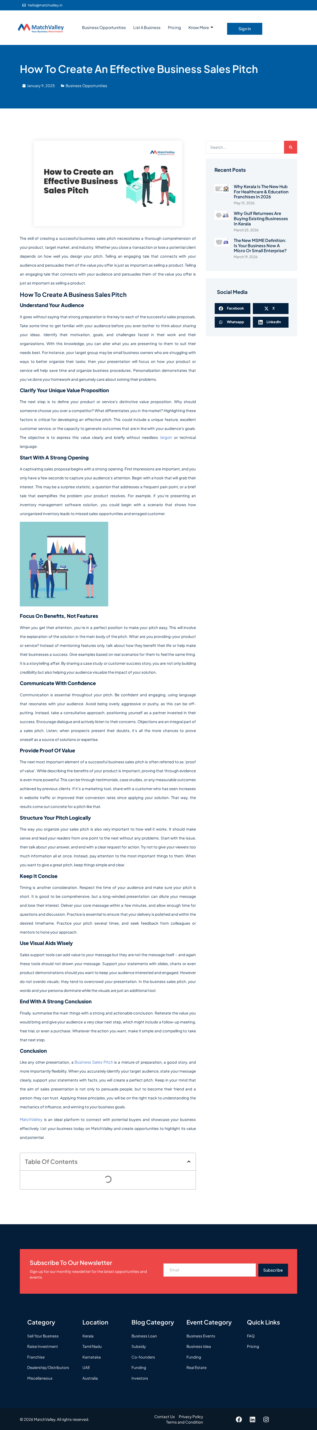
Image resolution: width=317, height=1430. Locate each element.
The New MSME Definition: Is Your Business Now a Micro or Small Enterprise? (260, 245)
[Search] (290, 147)
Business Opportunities (104, 27)
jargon (166, 437)
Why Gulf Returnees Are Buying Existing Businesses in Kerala (261, 218)
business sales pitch (94, 1062)
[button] (189, 1161)
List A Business (146, 27)
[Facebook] (239, 1419)
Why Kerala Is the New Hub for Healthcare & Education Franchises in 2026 (261, 191)
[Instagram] (266, 1419)
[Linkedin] (252, 1419)
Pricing (174, 27)
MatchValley (31, 1119)
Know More (198, 27)
